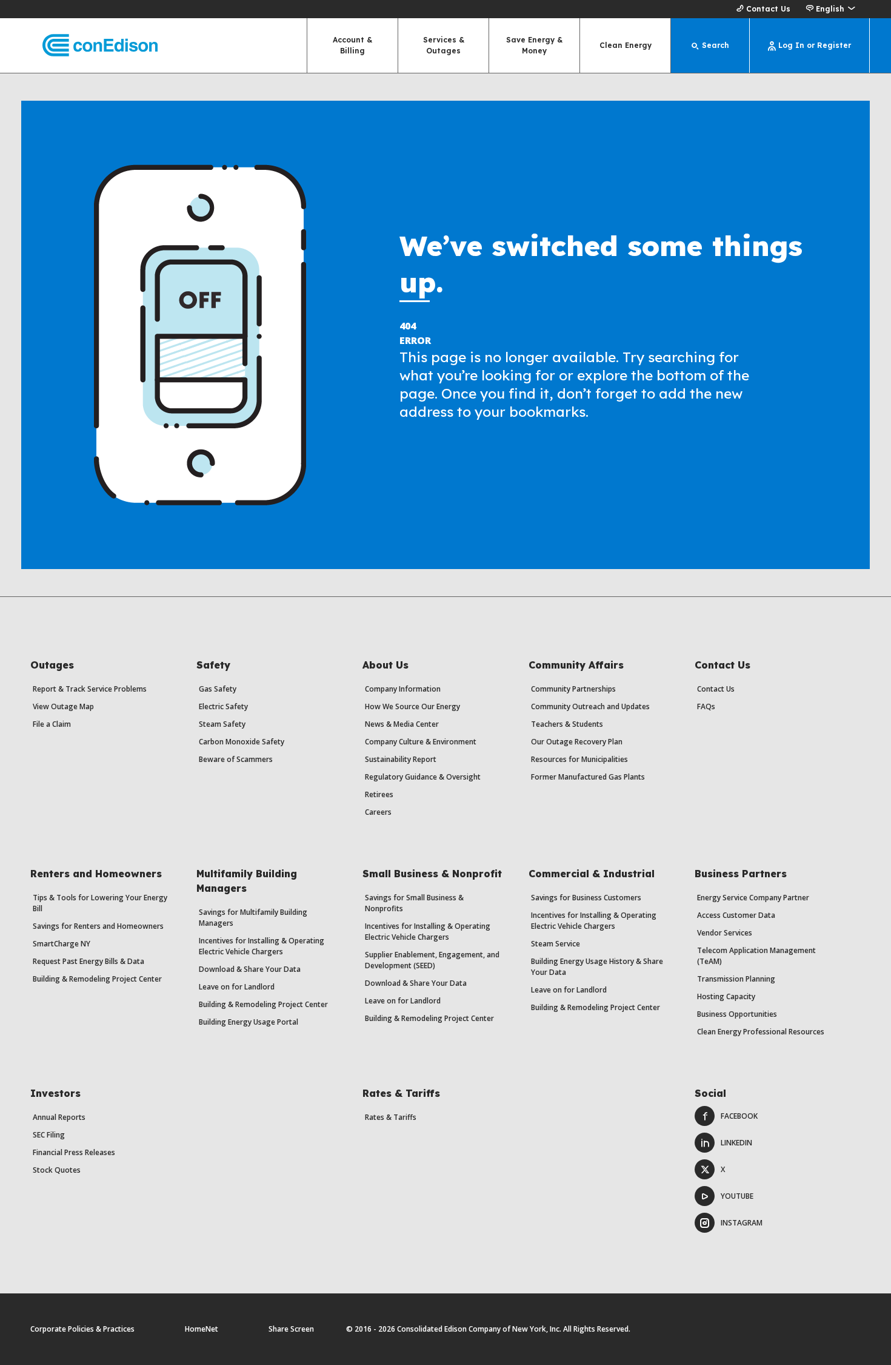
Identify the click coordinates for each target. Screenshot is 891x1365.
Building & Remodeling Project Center (97, 979)
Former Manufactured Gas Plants (588, 777)
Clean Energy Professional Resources (760, 1031)
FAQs (706, 706)
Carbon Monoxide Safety (241, 741)
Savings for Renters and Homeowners (98, 926)
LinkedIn (736, 1143)
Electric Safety (223, 706)
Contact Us (768, 8)
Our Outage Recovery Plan (576, 741)
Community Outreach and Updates (590, 706)
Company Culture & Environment (420, 741)
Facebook (739, 1116)
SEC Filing (49, 1135)
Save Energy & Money (534, 45)
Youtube (737, 1196)
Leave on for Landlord (237, 987)
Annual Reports (59, 1117)
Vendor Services (724, 933)
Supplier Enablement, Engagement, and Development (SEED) (432, 960)
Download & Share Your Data (250, 969)
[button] (830, 9)
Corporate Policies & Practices (82, 1329)
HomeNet (201, 1329)
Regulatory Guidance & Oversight (423, 777)
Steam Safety (222, 724)
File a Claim (52, 724)
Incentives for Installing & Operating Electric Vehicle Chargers (261, 946)
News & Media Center (402, 724)
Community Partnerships (573, 689)
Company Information (403, 689)
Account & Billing (352, 45)
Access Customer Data (736, 915)
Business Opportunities (737, 1014)
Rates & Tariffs (390, 1117)
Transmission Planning (736, 979)
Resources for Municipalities (579, 759)
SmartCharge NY (61, 944)
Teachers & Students (567, 724)
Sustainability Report (400, 759)
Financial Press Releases (74, 1152)
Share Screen (291, 1329)
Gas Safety (217, 689)
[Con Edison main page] (89, 46)
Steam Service (555, 944)
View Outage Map (63, 706)
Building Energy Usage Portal (248, 1022)
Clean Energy (625, 45)
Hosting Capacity (726, 996)
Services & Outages (443, 45)
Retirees (379, 794)
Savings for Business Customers (586, 897)
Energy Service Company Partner (753, 897)
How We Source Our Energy (412, 706)
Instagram (742, 1223)
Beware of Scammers (236, 759)
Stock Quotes (57, 1170)
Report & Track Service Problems (90, 689)
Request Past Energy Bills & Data (88, 961)
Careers (378, 812)
